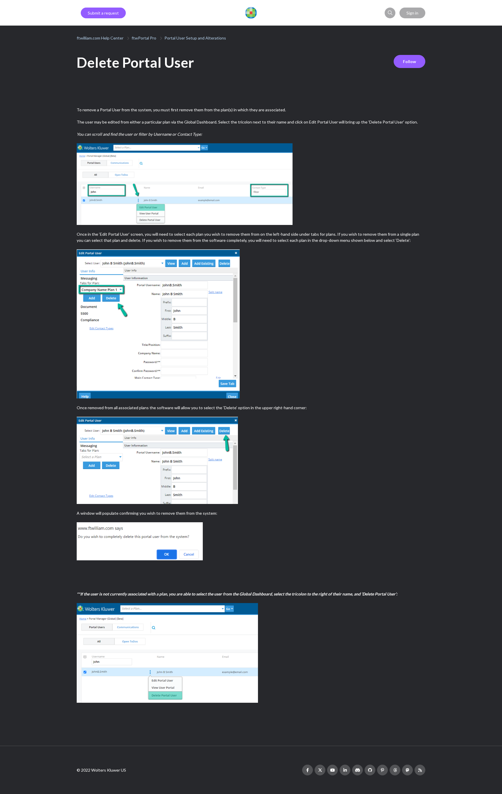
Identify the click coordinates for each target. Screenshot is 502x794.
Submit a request (103, 12)
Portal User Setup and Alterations (195, 37)
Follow (409, 61)
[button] (390, 13)
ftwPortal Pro (144, 37)
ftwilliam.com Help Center (100, 37)
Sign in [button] (412, 12)
